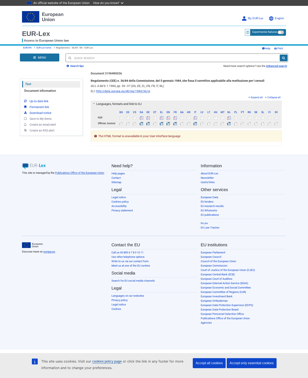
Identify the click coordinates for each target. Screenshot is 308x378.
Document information (40, 91)
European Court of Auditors (216, 278)
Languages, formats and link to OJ (119, 104)
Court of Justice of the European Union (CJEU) (228, 270)
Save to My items (41, 118)
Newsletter (207, 177)
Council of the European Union (218, 261)
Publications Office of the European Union (79, 172)
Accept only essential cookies (252, 363)
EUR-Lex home (43, 47)
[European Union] (32, 245)
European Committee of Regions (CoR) (223, 292)
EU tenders (207, 201)
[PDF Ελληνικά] (161, 117)
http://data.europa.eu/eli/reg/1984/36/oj (123, 91)
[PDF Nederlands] (229, 117)
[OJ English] (168, 123)
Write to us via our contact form (130, 261)
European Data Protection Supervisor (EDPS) (227, 305)
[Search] (283, 58)
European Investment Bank (217, 296)
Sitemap (116, 182)
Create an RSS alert (42, 130)
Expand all (257, 97)
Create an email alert (43, 124)
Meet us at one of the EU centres (130, 265)
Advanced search (276, 66)
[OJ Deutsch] (148, 123)
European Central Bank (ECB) (218, 274)
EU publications (210, 214)
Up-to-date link (39, 101)
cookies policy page (107, 361)
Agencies (206, 322)
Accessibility (119, 206)
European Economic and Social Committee (226, 287)
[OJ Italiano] (195, 123)
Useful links (208, 182)
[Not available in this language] (121, 117)
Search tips (77, 66)
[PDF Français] (175, 117)
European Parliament (213, 252)
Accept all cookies (209, 363)
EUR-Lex (36, 33)
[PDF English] (168, 117)
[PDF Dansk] (141, 117)
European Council (211, 256)
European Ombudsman (214, 300)
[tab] (186, 104)
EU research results (212, 206)
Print (280, 48)
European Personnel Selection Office (222, 313)
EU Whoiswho (209, 210)
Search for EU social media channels (133, 280)
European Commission (214, 265)
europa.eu (49, 251)
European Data (209, 197)
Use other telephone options (128, 256)
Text (28, 84)
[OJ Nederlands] (229, 123)
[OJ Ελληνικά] (161, 123)
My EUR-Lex (255, 18)
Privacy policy (119, 300)
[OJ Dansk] (141, 123)
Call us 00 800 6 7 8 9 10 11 (127, 252)
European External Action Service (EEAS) (224, 283)
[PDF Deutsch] (148, 117)
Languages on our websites (127, 295)
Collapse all (274, 97)
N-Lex (204, 223)
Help (267, 48)
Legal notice (118, 197)
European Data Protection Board (219, 309)
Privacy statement (122, 210)
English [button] (279, 18)
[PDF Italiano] (195, 117)
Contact (116, 177)
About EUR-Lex (209, 173)
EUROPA (27, 47)
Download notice (40, 113)
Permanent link (39, 107)
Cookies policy (120, 201)
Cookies (116, 308)
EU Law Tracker (210, 227)
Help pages (118, 173)
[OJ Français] (175, 123)
